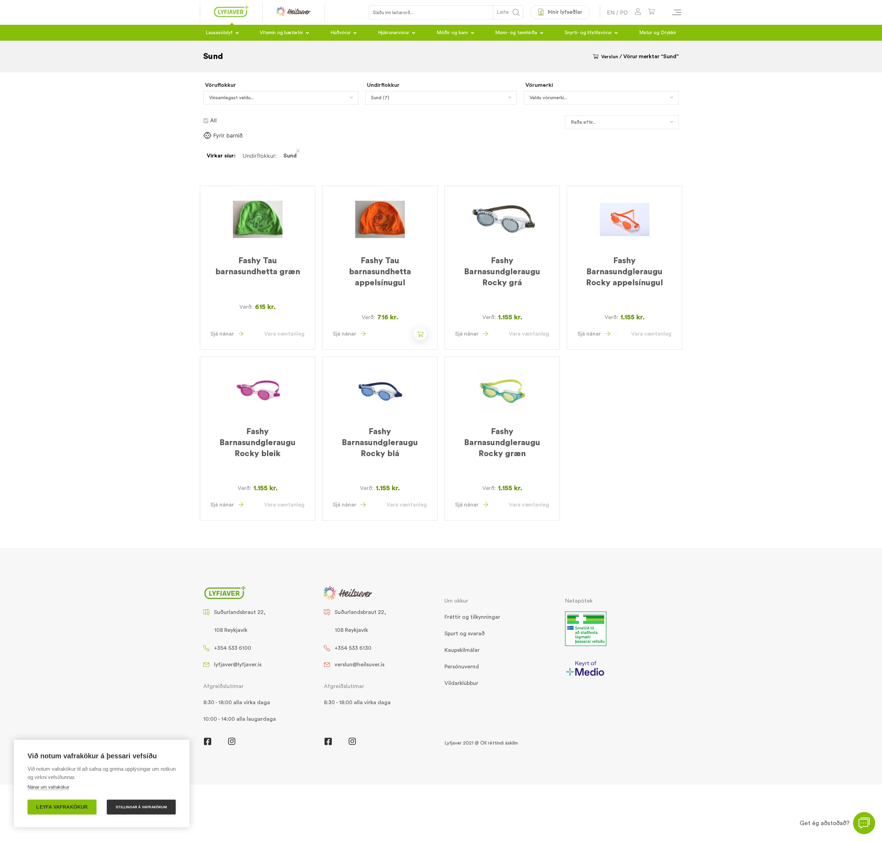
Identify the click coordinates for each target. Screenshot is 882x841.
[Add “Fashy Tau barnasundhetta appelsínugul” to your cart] (420, 333)
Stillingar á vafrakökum (141, 807)
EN (611, 12)
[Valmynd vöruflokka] (673, 12)
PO (624, 12)
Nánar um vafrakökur (48, 787)
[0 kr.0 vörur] (651, 12)
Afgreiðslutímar (223, 686)
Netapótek (579, 601)
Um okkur (456, 601)
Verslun (609, 56)
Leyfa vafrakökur (62, 807)
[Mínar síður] (638, 12)
